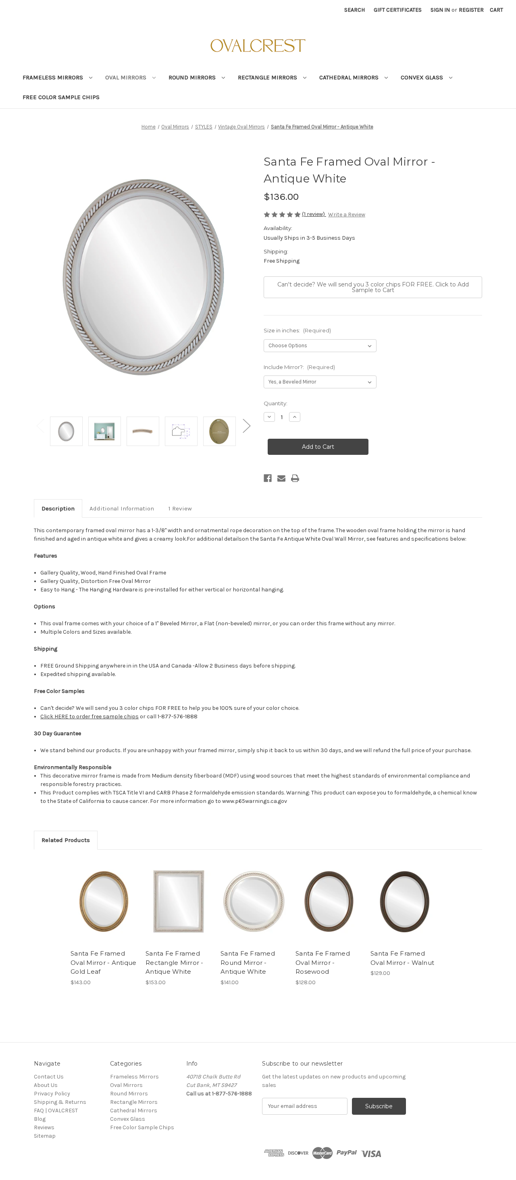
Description (58, 508)
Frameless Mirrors (54, 77)
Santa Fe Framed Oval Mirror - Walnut (402, 958)
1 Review (180, 508)
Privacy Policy (52, 1093)
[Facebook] (268, 478)
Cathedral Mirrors (349, 77)
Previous (40, 425)
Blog (40, 1119)
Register (471, 9)
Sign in (440, 9)
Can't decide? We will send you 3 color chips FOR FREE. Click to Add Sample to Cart (373, 287)
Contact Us (49, 1076)
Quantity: (275, 403)
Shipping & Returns (60, 1102)
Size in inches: (297, 330)
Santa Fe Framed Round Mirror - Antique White (248, 962)
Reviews (44, 1127)
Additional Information (121, 508)
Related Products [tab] (66, 840)
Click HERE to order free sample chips (89, 716)
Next (246, 425)
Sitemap (45, 1135)
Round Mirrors (193, 77)
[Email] (281, 478)
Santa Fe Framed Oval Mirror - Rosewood (322, 962)
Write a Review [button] (346, 214)
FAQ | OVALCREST (56, 1110)
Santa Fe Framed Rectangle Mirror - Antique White (175, 962)
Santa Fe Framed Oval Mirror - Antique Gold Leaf (103, 962)
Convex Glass (423, 77)
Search (354, 9)
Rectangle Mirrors (268, 77)
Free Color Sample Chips (61, 97)
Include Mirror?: (299, 367)
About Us (46, 1085)
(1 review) (314, 214)
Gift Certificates (398, 9)
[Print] (295, 478)
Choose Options (104, 901)
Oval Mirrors (126, 77)
